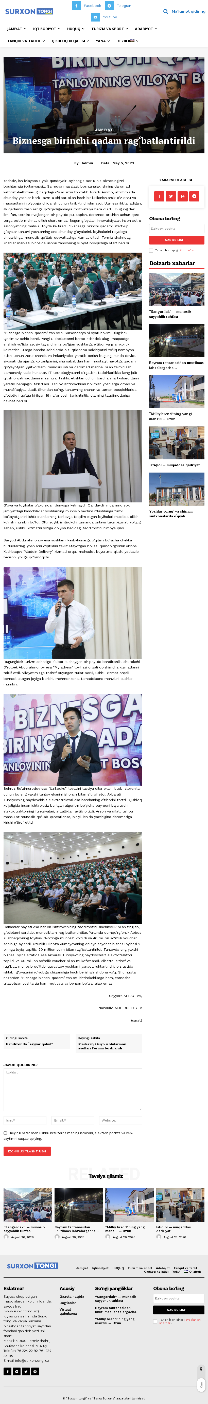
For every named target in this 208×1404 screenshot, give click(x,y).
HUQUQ (118, 1268)
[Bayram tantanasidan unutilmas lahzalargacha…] (176, 340)
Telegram (124, 6)
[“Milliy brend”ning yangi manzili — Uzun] (176, 392)
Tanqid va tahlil (185, 1268)
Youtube (110, 17)
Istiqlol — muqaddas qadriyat (174, 464)
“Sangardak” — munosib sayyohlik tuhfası (170, 314)
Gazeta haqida (72, 1296)
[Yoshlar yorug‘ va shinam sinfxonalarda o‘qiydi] (176, 489)
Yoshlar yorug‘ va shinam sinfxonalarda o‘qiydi (171, 514)
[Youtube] (95, 17)
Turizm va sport (140, 1268)
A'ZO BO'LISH (174, 240)
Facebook (92, 6)
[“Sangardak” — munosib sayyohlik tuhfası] (176, 289)
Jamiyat (104, 130)
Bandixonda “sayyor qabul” (29, 1044)
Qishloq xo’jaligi (156, 1271)
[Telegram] (109, 5)
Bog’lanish (68, 1303)
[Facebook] (76, 5)
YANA (176, 1271)
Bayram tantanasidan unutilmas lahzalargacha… (176, 365)
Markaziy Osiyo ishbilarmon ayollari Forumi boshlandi (102, 1046)
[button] (182, 11)
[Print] (183, 196)
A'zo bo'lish (188, 250)
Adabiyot (163, 1268)
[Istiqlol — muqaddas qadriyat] (176, 443)
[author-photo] (7, 1237)
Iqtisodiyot (100, 1268)
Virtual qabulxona (68, 1311)
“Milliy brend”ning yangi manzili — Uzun (170, 416)
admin (87, 163)
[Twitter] (171, 196)
